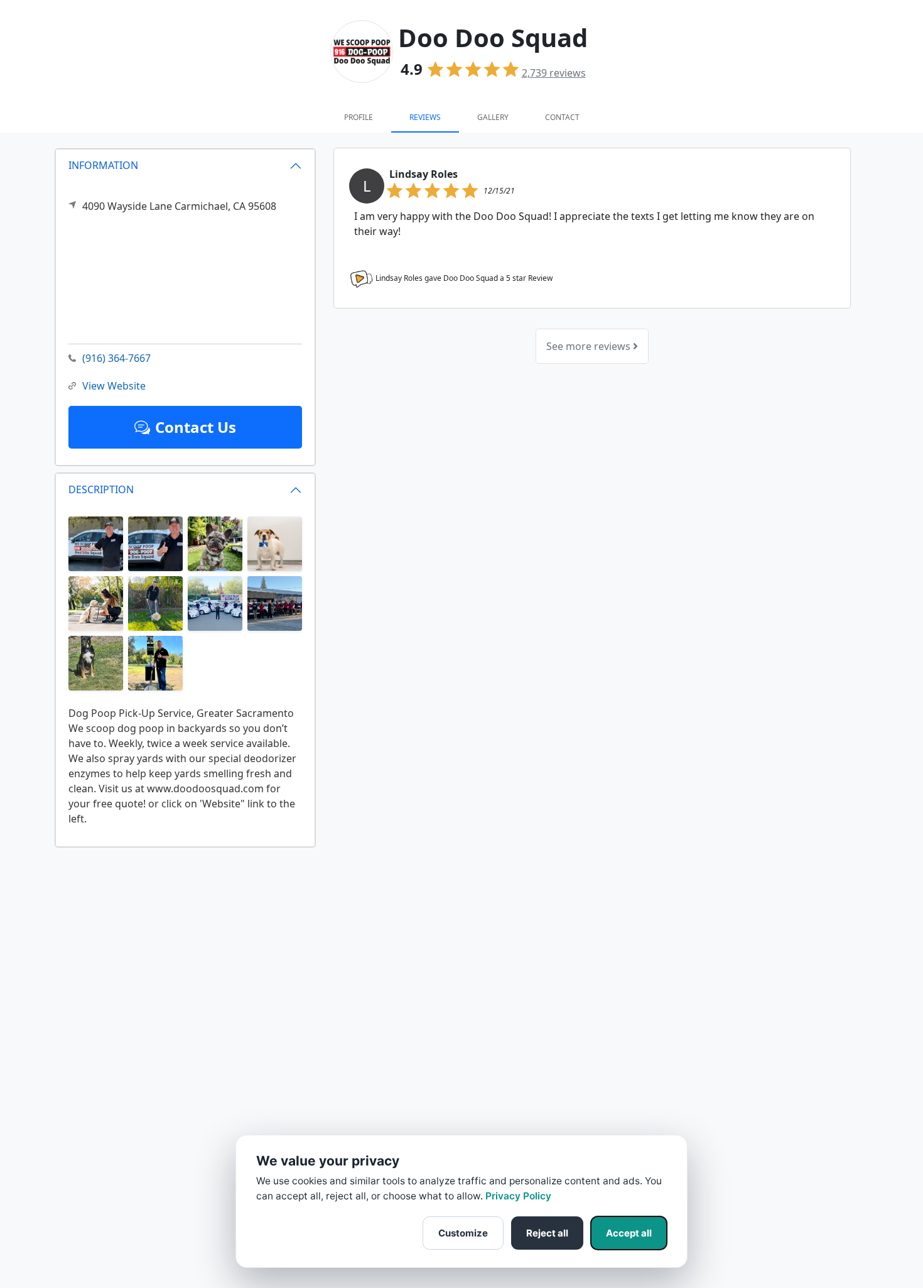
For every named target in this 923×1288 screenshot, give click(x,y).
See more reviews (589, 346)
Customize (463, 1233)
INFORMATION (103, 165)
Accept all (629, 1233)
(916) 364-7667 (116, 358)
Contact (562, 117)
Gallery (493, 117)
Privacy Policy (518, 1196)
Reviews (425, 117)
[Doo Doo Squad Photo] (95, 543)
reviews (554, 73)
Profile (358, 117)
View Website (114, 386)
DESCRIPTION (101, 489)
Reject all (547, 1233)
